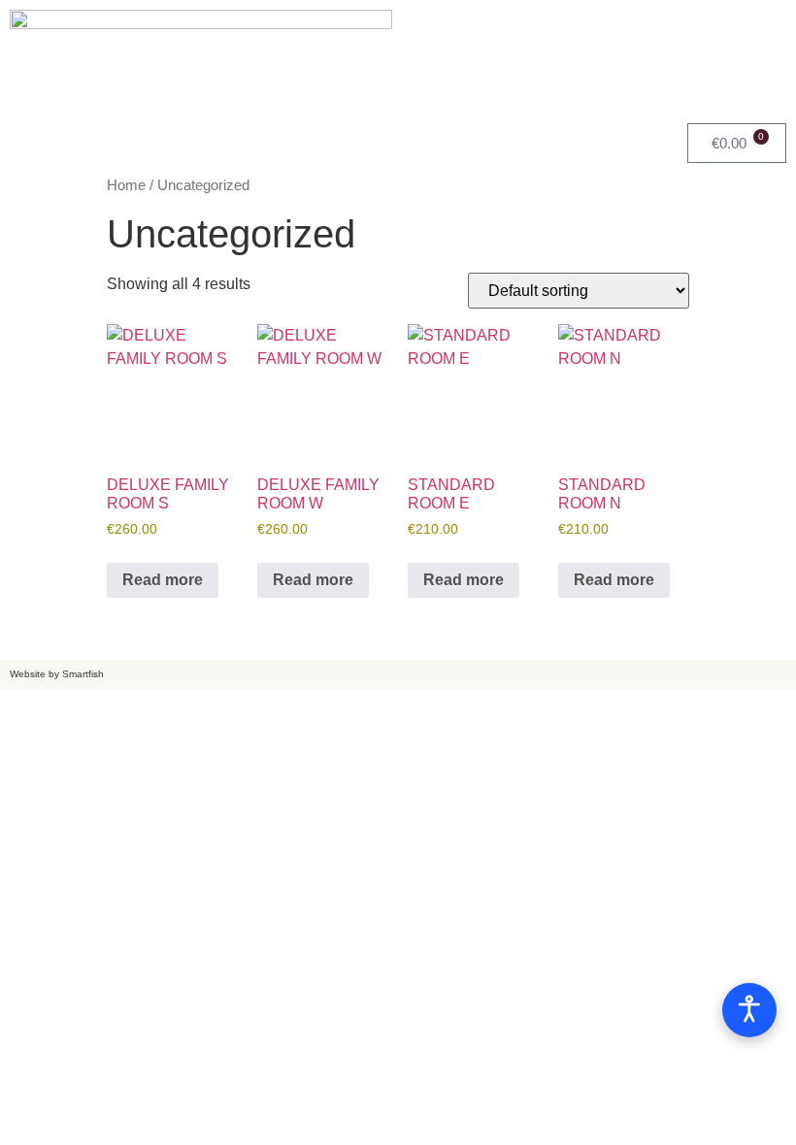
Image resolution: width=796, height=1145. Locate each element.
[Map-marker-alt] (762, 29)
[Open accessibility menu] (749, 1010)
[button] (199, 139)
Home (126, 185)
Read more (162, 580)
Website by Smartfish (57, 674)
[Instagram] (708, 29)
